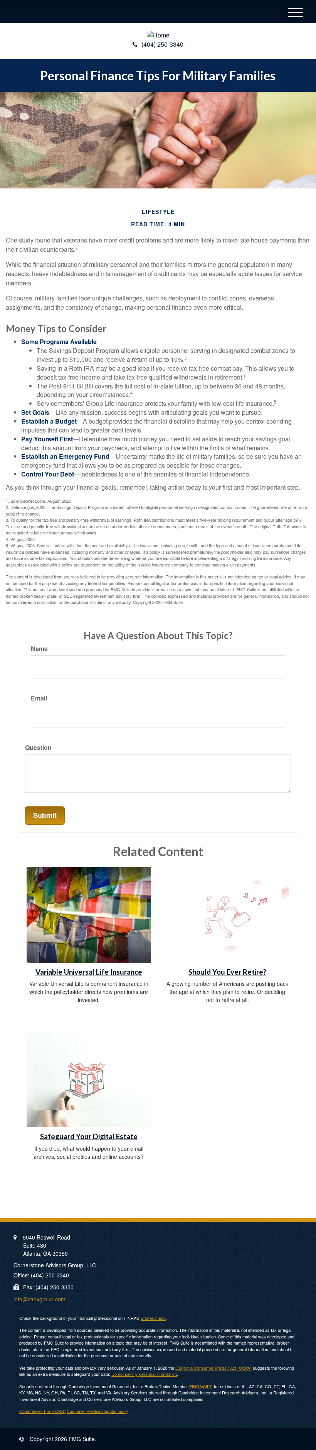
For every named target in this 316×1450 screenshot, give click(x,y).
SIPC (208, 1386)
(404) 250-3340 (162, 44)
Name (39, 648)
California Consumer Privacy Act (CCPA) (213, 1368)
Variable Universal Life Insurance (88, 972)
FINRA (195, 1386)
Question (38, 747)
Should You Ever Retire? (227, 972)
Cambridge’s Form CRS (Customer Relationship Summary (73, 1411)
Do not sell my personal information (144, 1374)
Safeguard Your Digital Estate (89, 1136)
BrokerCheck (153, 1318)
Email (39, 698)
